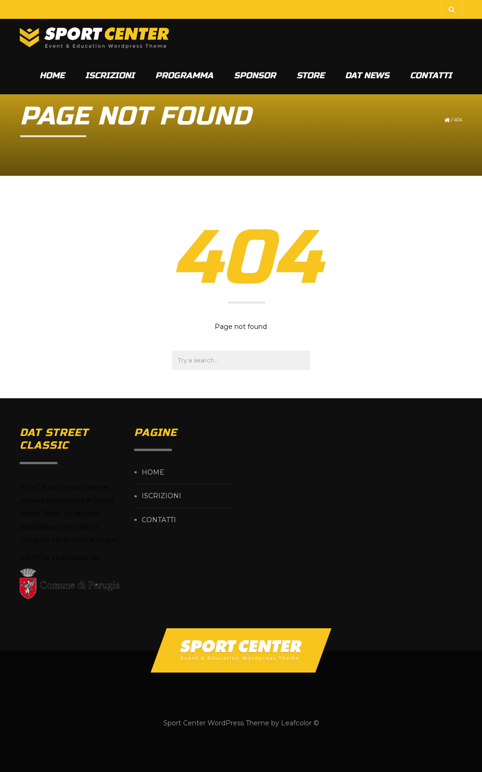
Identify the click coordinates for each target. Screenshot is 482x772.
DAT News (367, 75)
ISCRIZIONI (110, 75)
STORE (310, 75)
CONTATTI (431, 75)
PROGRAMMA (184, 75)
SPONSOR (255, 75)
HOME (52, 75)
